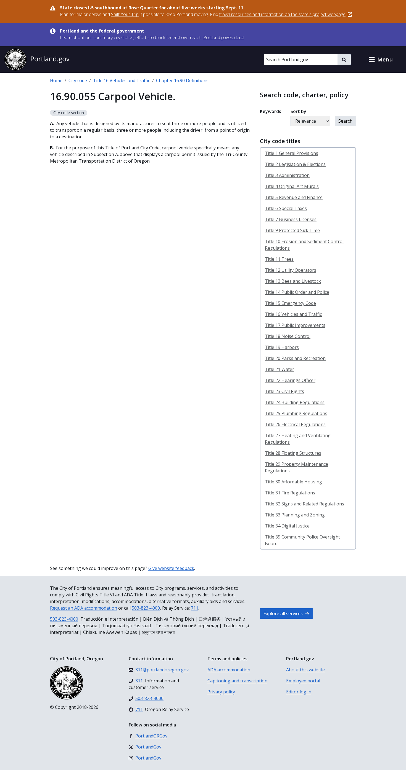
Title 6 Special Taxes (286, 208)
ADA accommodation (228, 670)
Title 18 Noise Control (287, 336)
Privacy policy (221, 692)
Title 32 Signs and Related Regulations (304, 504)
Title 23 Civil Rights (284, 391)
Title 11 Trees (279, 259)
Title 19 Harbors (282, 347)
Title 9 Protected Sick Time (292, 230)
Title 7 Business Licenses (291, 219)
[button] (381, 59)
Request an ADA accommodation (83, 608)
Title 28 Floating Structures (293, 453)
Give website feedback (171, 568)
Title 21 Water (279, 369)
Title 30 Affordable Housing (293, 482)
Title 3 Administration (287, 175)
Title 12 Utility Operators (290, 270)
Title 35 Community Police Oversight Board (302, 540)
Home (56, 80)
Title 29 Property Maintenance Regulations (296, 467)
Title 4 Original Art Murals (292, 186)
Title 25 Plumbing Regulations (296, 413)
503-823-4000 (146, 608)
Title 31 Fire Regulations (290, 493)
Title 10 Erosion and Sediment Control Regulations (304, 244)
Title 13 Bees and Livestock (293, 281)
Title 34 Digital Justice (287, 526)
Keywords (270, 111)
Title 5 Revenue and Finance (294, 197)
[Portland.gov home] (37, 60)
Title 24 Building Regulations (295, 402)
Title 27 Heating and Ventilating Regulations (298, 438)
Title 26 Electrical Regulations (295, 424)
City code (77, 80)
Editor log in (298, 692)
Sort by (298, 111)
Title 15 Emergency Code (290, 303)
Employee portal (303, 681)
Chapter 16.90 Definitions (182, 80)
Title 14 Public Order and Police (297, 292)
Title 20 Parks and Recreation (295, 358)
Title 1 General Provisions (291, 153)
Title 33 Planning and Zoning (295, 515)
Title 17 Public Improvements (295, 325)
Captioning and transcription (237, 681)
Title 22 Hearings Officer (290, 380)
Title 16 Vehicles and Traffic (121, 80)
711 (194, 608)
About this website (305, 670)
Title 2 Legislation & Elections (295, 164)
